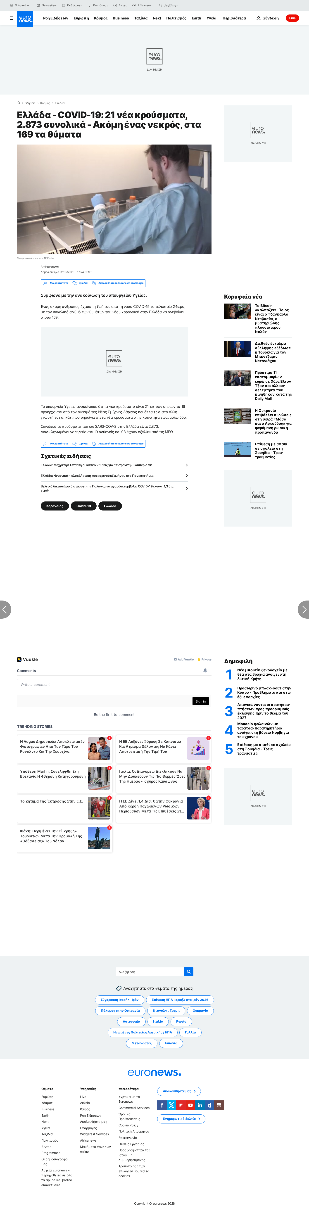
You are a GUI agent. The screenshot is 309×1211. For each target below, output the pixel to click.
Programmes (50, 1153)
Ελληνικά (20, 5)
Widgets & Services (94, 1134)
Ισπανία (171, 1043)
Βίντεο (46, 1146)
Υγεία (211, 18)
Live (292, 18)
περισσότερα (128, 1089)
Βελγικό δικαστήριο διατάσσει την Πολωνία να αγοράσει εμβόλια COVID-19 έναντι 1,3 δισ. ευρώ (107, 488)
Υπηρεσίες (88, 1089)
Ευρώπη (81, 18)
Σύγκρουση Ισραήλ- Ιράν (120, 1000)
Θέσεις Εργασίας (131, 1144)
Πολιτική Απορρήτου (134, 1131)
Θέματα (47, 1089)
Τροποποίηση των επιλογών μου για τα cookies (134, 1171)
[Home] (18, 102)
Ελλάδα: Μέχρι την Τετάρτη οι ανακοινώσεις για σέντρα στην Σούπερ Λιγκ (96, 465)
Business (121, 18)
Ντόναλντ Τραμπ (166, 1010)
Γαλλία (190, 1032)
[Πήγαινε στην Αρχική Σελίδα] (25, 19)
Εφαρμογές (88, 1128)
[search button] (160, 5)
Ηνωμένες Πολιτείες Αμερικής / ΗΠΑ (142, 1032)
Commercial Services (134, 1108)
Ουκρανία (200, 1010)
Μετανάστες (142, 1043)
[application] (114, 199)
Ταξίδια (140, 18)
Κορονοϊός (54, 506)
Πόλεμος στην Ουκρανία (120, 1010)
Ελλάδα (60, 103)
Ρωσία (181, 1021)
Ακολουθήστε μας (93, 1121)
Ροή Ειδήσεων (55, 18)
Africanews (88, 1140)
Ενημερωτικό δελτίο (179, 1119)
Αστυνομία (131, 1021)
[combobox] (183, 5)
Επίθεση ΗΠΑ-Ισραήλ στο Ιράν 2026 (180, 1000)
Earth (196, 18)
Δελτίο (85, 1103)
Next (157, 18)
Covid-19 (83, 506)
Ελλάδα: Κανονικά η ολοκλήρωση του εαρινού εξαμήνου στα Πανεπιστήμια (97, 475)
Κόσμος (100, 18)
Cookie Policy (128, 1125)
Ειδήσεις (30, 103)
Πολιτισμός (176, 18)
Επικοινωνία (128, 1138)
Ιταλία (158, 1021)
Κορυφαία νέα (243, 296)
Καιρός (85, 1109)
